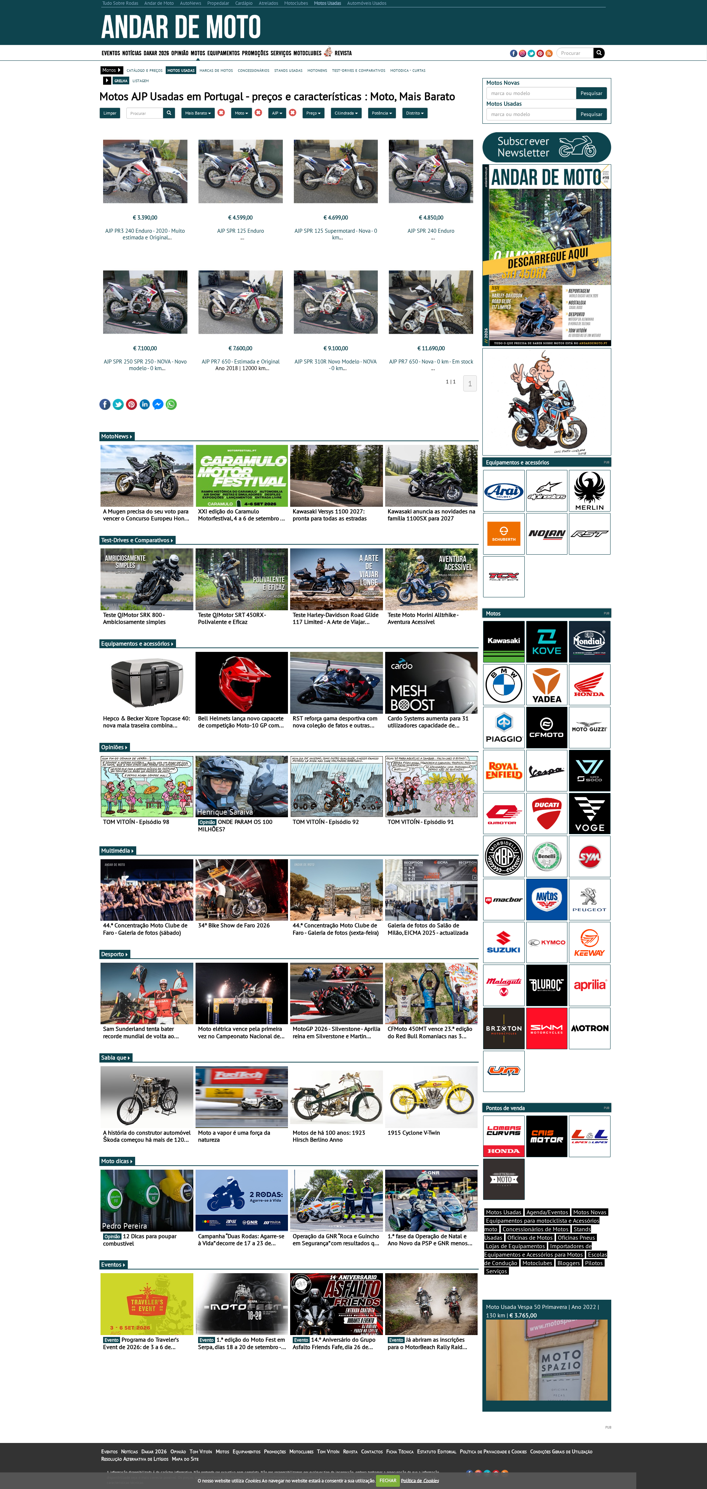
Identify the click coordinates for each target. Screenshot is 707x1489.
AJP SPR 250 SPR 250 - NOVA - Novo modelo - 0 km (145, 365)
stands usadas (288, 70)
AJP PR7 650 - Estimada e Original (240, 361)
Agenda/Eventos (547, 1212)
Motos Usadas (503, 1212)
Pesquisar (591, 93)
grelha (121, 80)
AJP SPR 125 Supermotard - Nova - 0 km (336, 234)
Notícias (129, 1451)
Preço (312, 113)
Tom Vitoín (201, 1451)
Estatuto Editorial (436, 1451)
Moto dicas (115, 1161)
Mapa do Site (185, 1458)
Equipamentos (246, 1451)
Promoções (255, 52)
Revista (343, 52)
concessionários (253, 70)
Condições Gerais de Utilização (561, 1451)
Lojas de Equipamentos (515, 1246)
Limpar (109, 113)
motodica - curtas (407, 70)
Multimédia (115, 850)
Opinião (180, 52)
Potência (380, 113)
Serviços (496, 1271)
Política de (420, 1480)
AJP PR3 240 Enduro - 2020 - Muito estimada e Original (145, 234)
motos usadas (181, 70)
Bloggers (568, 1263)
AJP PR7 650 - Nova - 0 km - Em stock (431, 361)
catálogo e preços (144, 70)
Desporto (112, 954)
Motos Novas (589, 1212)
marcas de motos (216, 70)
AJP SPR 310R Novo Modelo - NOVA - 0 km (336, 365)
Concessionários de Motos (536, 1229)
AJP (275, 113)
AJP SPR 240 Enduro (431, 230)
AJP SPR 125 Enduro (240, 230)
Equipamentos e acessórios (135, 643)
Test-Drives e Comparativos (135, 540)
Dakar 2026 (156, 52)
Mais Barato (196, 113)
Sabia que (113, 1057)
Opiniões (112, 747)
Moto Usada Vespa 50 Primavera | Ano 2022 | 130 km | (542, 1311)
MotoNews (115, 436)
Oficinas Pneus (576, 1237)
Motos (222, 1451)
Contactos (372, 1451)
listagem (141, 80)
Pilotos (594, 1263)
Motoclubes (307, 52)
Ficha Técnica (400, 1451)
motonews (317, 70)
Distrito (413, 113)
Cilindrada (345, 113)
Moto (240, 113)
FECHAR (388, 1480)
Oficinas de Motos (530, 1237)
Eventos (111, 52)
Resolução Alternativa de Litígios (134, 1458)
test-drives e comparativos (358, 70)
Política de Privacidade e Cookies (493, 1451)
